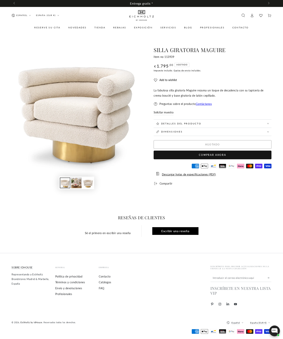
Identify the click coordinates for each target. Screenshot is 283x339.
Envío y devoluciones (68, 288)
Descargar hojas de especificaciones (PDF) (189, 174)
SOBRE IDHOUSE (22, 267)
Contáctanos (204, 103)
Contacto (105, 276)
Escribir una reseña (175, 231)
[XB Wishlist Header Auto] (261, 15)
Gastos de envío (182, 70)
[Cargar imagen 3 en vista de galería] (88, 183)
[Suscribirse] (269, 278)
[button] (243, 15)
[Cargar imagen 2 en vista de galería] (76, 183)
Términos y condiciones (70, 282)
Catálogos (105, 282)
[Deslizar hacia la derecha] (268, 3)
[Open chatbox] (274, 331)
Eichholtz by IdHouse (31, 322)
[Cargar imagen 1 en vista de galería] (65, 183)
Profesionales (63, 294)
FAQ (101, 288)
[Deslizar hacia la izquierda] (15, 3)
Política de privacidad (69, 276)
